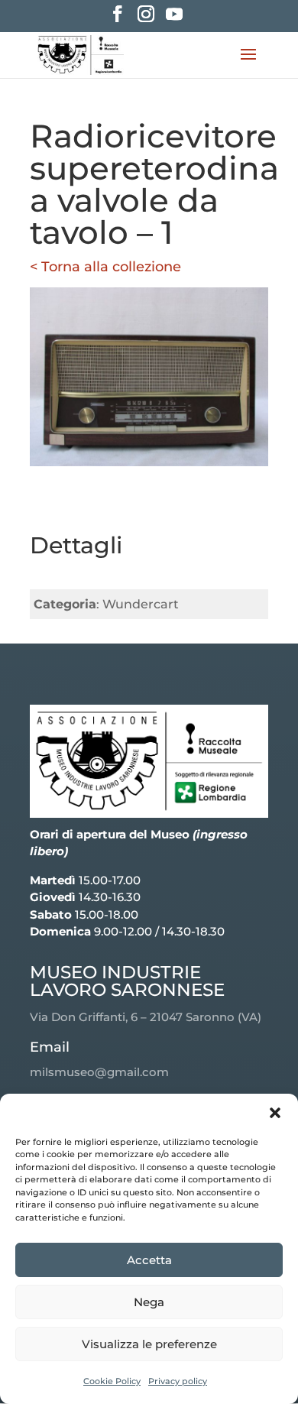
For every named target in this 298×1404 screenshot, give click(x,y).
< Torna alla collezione (105, 266)
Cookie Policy (112, 1381)
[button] (275, 1112)
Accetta (149, 1260)
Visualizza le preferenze (149, 1344)
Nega (149, 1302)
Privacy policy (177, 1381)
